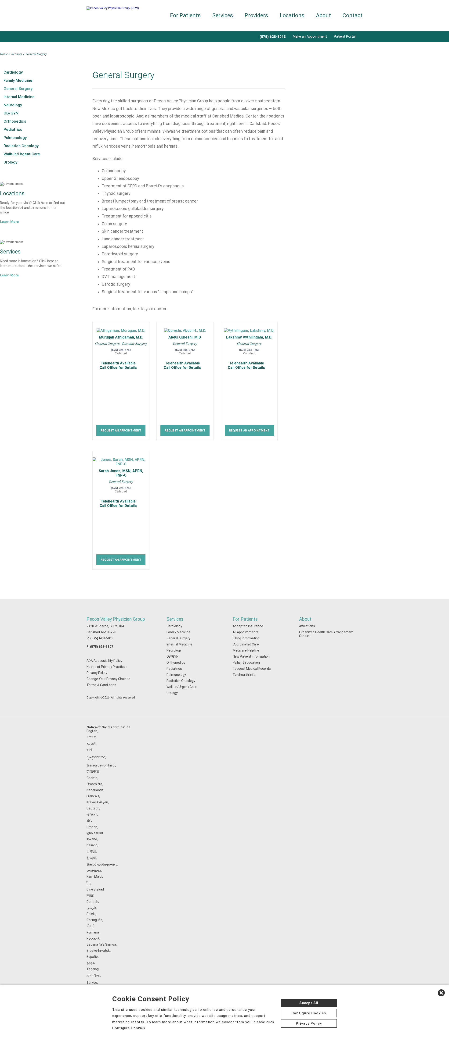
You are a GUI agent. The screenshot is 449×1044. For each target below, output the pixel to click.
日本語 (91, 851)
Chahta (92, 778)
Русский (93, 938)
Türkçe (92, 982)
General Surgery (18, 88)
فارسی (91, 908)
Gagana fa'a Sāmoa (101, 944)
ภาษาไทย (93, 976)
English (92, 731)
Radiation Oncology (21, 145)
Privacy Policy (97, 673)
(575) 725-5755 (121, 350)
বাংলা (89, 749)
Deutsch (93, 808)
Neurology (13, 105)
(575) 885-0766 (185, 350)
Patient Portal (344, 36)
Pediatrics (13, 129)
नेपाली (90, 895)
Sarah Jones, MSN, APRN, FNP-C (121, 473)
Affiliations (307, 626)
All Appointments (246, 632)
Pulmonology (15, 137)
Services (222, 15)
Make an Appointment (310, 36)
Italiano (92, 845)
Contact (352, 15)
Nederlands (95, 790)
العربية (91, 743)
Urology (10, 162)
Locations (292, 15)
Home (4, 53)
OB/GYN (11, 113)
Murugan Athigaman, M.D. (121, 337)
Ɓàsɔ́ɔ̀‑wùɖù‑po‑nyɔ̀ (102, 864)
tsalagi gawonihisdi (101, 765)
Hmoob (92, 827)
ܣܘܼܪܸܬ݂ (91, 963)
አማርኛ (91, 737)
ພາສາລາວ (94, 870)
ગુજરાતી (92, 814)
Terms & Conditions (101, 685)
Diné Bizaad (95, 889)
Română (93, 932)
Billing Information (246, 638)
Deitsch (92, 902)
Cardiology (13, 72)
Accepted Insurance (248, 626)
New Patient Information (251, 656)
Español (92, 956)
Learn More (9, 222)
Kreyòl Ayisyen (97, 802)
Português (94, 920)
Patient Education (246, 662)
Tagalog (93, 969)
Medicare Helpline (246, 650)
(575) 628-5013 (101, 638)
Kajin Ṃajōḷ (94, 876)
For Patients (185, 15)
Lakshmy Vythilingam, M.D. (249, 337)
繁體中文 (93, 771)
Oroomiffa (94, 784)
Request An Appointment (121, 430)
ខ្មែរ (89, 883)
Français (93, 796)
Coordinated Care (246, 644)
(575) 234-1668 (249, 350)
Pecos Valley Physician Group (116, 619)
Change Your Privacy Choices (108, 679)
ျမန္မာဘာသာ (96, 757)
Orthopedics (15, 121)
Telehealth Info (244, 675)
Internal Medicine (19, 96)
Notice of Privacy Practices (107, 667)
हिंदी (89, 821)
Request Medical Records (252, 668)
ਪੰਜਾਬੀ (91, 926)
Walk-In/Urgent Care (22, 154)
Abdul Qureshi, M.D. (185, 337)
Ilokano (92, 839)
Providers (256, 15)
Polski (91, 914)
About (323, 15)
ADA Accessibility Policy (104, 661)
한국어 (91, 858)
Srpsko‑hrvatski (98, 950)
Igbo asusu (95, 833)
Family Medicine (18, 80)
